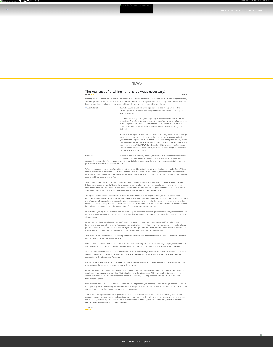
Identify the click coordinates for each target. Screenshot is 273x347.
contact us (140, 342)
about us (239, 10)
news (230, 10)
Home (223, 10)
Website (261, 10)
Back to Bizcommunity (261, 0)
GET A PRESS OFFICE (247, 0)
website (148, 342)
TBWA (92, 94)
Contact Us (250, 10)
